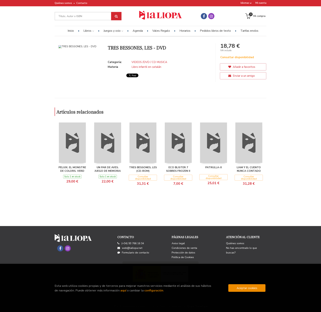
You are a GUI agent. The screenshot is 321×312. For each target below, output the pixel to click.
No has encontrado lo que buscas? (241, 250)
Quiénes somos (63, 3)
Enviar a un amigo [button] (243, 76)
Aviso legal (178, 243)
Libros (87, 31)
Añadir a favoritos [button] (243, 67)
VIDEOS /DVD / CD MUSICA (149, 62)
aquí (123, 290)
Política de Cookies (183, 257)
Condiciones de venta (184, 248)
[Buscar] (116, 16)
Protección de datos (183, 252)
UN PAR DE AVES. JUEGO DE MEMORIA (108, 169)
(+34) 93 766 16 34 (132, 243)
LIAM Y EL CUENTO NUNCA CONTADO (249, 169)
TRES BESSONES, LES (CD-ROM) (143, 169)
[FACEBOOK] (204, 16)
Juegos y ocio (112, 31)
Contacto (81, 3)
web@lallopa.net (132, 248)
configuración (153, 290)
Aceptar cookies (247, 288)
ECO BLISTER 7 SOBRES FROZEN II (178, 169)
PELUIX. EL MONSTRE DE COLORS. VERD (72, 169)
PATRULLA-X (213, 167)
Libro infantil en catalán (146, 67)
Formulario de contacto (135, 252)
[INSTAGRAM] (211, 16)
